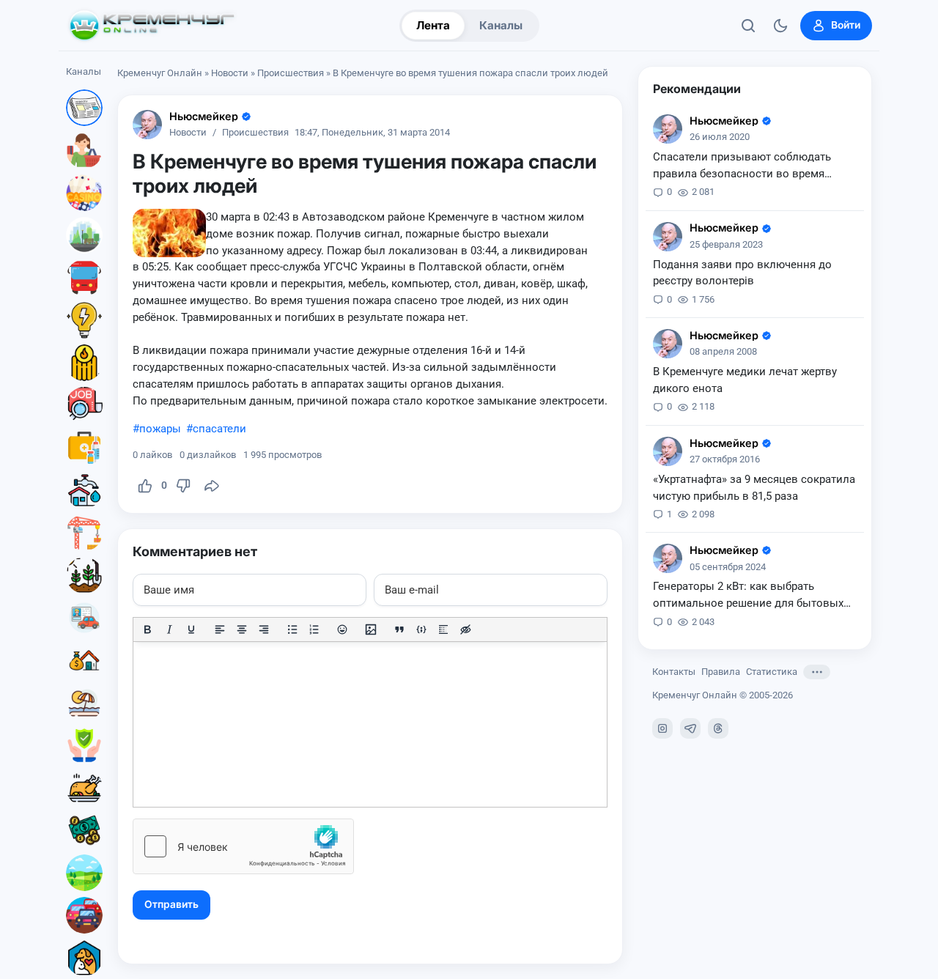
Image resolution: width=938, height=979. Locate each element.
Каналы (500, 25)
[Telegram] (690, 728)
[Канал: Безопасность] (84, 745)
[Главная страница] (151, 25)
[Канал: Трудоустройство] (84, 405)
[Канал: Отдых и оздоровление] (84, 702)
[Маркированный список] (292, 629)
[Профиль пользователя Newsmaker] (147, 124)
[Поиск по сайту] (748, 25)
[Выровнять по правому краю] (264, 629)
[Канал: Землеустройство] (84, 872)
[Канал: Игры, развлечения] (84, 192)
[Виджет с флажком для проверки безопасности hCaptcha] (243, 846)
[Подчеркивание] (191, 629)
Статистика (771, 671)
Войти (845, 25)
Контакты (673, 671)
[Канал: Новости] (84, 107)
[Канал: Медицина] (84, 447)
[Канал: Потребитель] (84, 150)
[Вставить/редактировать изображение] (371, 629)
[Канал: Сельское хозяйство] (84, 575)
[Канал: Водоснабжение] (84, 490)
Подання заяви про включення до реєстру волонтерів (742, 273)
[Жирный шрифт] (147, 629)
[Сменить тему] (780, 25)
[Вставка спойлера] (443, 629)
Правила (720, 671)
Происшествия (290, 72)
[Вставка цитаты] (399, 629)
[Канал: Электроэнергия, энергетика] (84, 320)
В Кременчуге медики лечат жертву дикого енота (745, 380)
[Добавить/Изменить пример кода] (421, 629)
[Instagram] (662, 728)
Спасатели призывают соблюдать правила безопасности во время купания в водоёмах (742, 166)
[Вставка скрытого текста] (465, 629)
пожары (160, 428)
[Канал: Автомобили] (84, 915)
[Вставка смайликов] (343, 629)
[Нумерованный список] (314, 629)
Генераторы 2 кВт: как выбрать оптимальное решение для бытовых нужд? (748, 596)
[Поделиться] (211, 485)
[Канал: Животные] (84, 957)
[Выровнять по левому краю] (220, 629)
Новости (229, 72)
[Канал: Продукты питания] (84, 787)
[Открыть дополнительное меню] (816, 672)
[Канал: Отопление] (84, 362)
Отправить (171, 904)
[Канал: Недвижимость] (84, 660)
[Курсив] (169, 629)
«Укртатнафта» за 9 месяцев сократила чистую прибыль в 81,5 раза (754, 488)
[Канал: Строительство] (84, 532)
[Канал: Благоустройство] (84, 235)
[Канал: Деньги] (84, 830)
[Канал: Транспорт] (84, 277)
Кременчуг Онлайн (159, 72)
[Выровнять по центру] (242, 629)
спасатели (219, 428)
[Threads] (718, 728)
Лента (433, 25)
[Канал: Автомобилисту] (84, 617)
